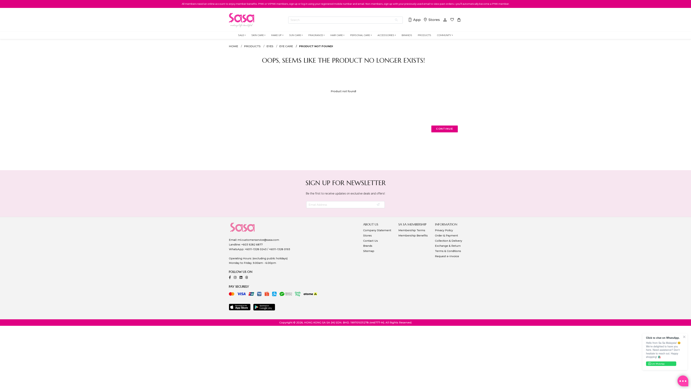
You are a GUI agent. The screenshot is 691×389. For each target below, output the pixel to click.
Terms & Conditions (448, 251)
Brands (367, 245)
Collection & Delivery (448, 240)
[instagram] (235, 277)
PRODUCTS (424, 35)
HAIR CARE (336, 35)
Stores (431, 20)
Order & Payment (446, 235)
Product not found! (316, 46)
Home (233, 46)
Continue (444, 128)
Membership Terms (411, 230)
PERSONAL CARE (360, 35)
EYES (270, 46)
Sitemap (368, 251)
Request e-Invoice (447, 256)
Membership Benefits (413, 235)
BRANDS (407, 35)
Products (252, 46)
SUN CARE (295, 35)
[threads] (246, 277)
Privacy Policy (444, 230)
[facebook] (230, 277)
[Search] (396, 20)
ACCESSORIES (386, 35)
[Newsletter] (378, 204)
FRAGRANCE (315, 35)
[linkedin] (241, 277)
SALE (241, 35)
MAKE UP (276, 35)
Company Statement (377, 230)
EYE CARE (286, 46)
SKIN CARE (257, 35)
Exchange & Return (448, 245)
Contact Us (370, 240)
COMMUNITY (444, 35)
